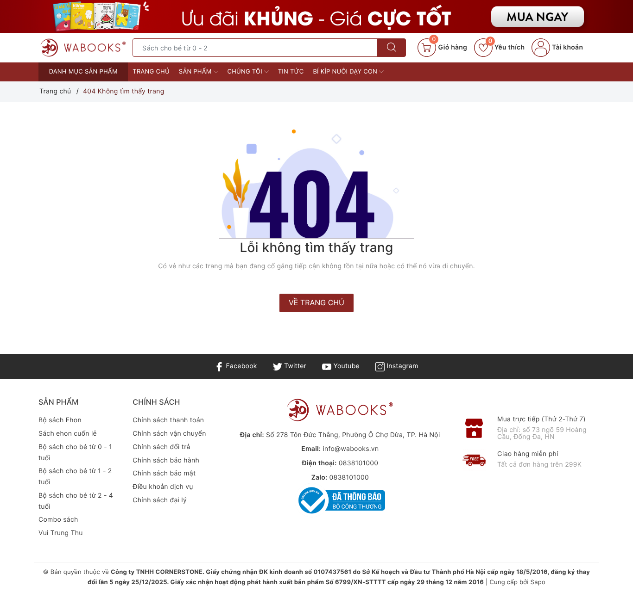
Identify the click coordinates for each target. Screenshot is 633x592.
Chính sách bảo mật (164, 473)
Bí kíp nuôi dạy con (346, 71)
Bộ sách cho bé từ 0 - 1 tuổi (75, 452)
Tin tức (291, 71)
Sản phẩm (196, 71)
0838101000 (358, 463)
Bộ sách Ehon (60, 420)
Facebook (240, 366)
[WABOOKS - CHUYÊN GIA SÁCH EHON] (83, 47)
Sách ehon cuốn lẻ (67, 434)
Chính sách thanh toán (168, 420)
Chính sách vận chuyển (169, 434)
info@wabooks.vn (351, 449)
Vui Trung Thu (60, 533)
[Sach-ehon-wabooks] (316, 16)
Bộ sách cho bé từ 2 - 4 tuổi (75, 501)
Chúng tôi (246, 71)
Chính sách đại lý (160, 500)
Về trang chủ (316, 302)
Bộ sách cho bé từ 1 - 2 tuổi (75, 476)
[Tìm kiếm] (391, 47)
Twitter (294, 366)
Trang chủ (151, 71)
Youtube (345, 366)
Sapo (538, 582)
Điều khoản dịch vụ (163, 487)
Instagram (401, 366)
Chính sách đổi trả (161, 447)
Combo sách (58, 520)
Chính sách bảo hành (166, 460)
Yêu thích (506, 47)
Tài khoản (566, 47)
